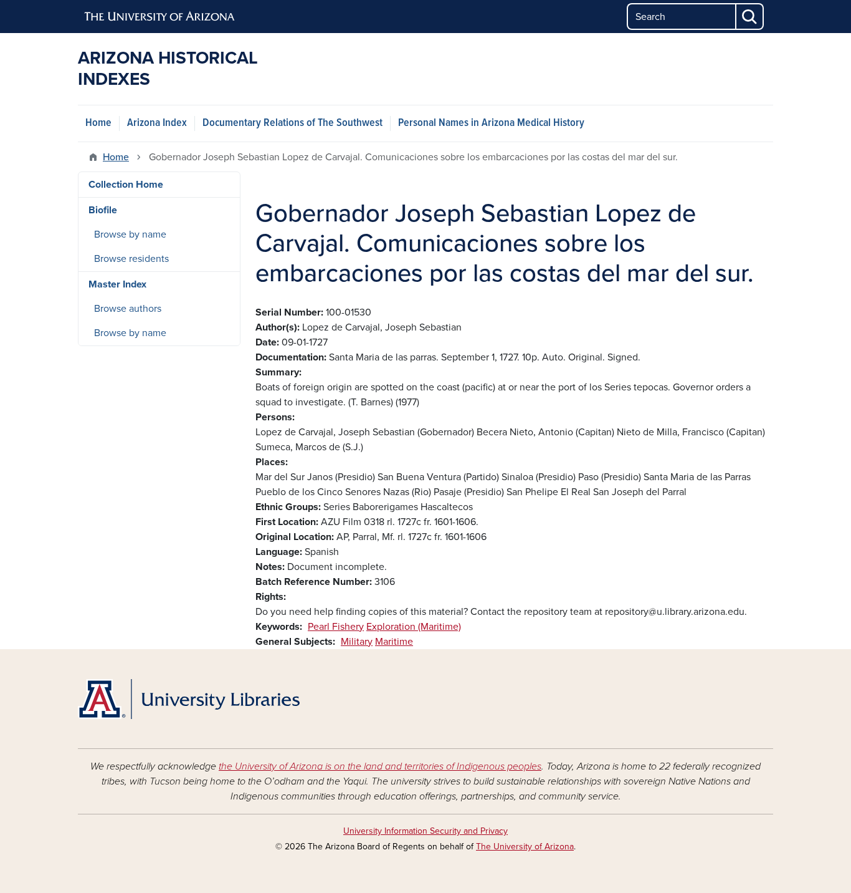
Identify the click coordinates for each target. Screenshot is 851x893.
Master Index (117, 284)
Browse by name (130, 234)
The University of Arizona (525, 846)
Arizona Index (157, 123)
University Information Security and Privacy (425, 831)
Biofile (102, 210)
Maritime (394, 641)
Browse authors (127, 308)
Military (357, 641)
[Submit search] (750, 16)
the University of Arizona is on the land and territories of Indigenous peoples (380, 766)
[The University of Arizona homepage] (160, 16)
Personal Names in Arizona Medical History (491, 123)
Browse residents (131, 259)
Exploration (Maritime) (413, 626)
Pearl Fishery (336, 626)
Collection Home (125, 184)
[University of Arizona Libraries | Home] (189, 699)
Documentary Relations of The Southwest (292, 123)
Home (98, 123)
